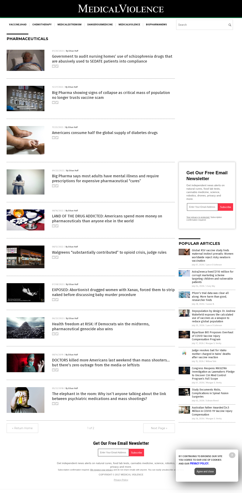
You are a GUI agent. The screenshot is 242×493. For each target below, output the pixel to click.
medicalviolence (129, 24)
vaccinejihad (17, 24)
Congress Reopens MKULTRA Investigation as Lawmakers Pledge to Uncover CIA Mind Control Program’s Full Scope (213, 373)
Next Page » (159, 428)
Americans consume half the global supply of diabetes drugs (105, 132)
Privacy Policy (121, 480)
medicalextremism (69, 24)
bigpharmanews (156, 24)
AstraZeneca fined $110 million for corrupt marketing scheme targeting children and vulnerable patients (212, 277)
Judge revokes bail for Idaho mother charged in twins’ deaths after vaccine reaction (211, 354)
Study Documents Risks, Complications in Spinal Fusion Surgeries (210, 393)
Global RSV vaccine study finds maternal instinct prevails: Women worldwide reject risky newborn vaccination (212, 255)
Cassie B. (210, 304)
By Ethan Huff (72, 51)
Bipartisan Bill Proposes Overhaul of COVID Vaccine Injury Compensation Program (212, 336)
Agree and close (205, 471)
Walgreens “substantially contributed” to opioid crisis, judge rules (109, 252)
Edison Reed (212, 400)
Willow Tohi (211, 361)
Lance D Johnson (214, 265)
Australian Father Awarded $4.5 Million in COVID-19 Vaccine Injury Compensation (212, 411)
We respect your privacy (101, 470)
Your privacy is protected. (198, 217)
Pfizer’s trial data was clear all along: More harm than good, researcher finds (210, 296)
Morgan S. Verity (213, 343)
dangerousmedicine (100, 24)
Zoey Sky (210, 286)
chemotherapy (42, 24)
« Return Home (22, 428)
